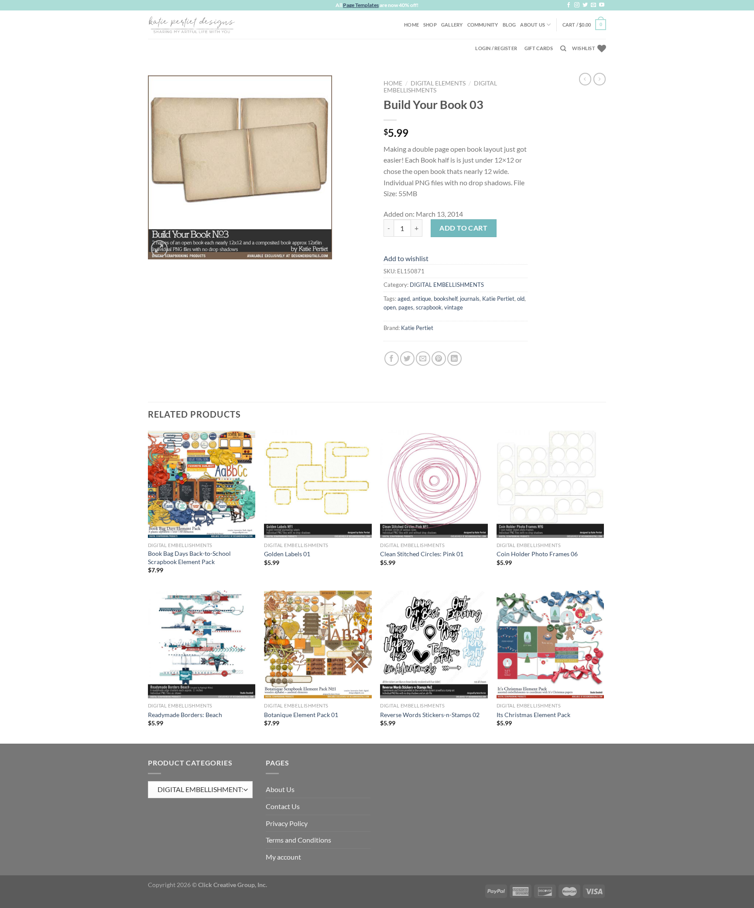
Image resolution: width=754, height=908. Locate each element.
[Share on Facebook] (391, 358)
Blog (509, 24)
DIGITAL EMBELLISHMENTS (447, 284)
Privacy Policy (287, 823)
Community (482, 24)
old (520, 298)
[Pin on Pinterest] (439, 358)
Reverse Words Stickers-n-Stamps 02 (430, 714)
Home (411, 24)
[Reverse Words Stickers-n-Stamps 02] (434, 644)
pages (405, 307)
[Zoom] (159, 248)
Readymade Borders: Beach (185, 714)
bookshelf (445, 298)
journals (470, 298)
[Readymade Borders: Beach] (202, 644)
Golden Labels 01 (287, 554)
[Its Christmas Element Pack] (550, 644)
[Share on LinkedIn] (454, 358)
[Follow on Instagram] (576, 5)
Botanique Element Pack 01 (301, 714)
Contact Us (283, 806)
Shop (430, 24)
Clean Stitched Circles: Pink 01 (421, 554)
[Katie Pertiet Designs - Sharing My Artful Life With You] (191, 24)
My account (283, 857)
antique (421, 298)
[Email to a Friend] (423, 358)
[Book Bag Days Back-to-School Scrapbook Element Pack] (202, 484)
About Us (532, 24)
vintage (453, 307)
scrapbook (429, 307)
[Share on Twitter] (407, 358)
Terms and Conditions (298, 840)
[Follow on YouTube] (601, 5)
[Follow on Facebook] (568, 5)
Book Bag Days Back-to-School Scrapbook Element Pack (189, 557)
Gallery (452, 24)
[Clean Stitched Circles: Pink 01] (434, 484)
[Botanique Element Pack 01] (318, 644)
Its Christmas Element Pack (533, 714)
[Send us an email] (593, 5)
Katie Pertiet (498, 298)
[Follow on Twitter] (585, 5)
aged (404, 298)
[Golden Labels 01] (318, 484)
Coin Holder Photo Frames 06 (537, 554)
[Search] (563, 48)
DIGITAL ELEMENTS (438, 83)
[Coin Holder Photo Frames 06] (550, 484)
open (390, 307)
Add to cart (463, 228)
